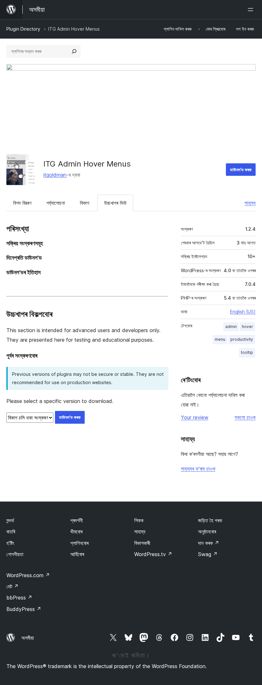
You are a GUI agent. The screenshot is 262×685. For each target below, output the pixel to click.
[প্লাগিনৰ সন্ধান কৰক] (74, 51)
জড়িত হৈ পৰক (210, 520)
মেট (12, 586)
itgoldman (54, 175)
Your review (194, 417)
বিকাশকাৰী (142, 543)
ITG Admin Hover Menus (87, 163)
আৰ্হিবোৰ (77, 554)
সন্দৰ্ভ (10, 520)
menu (220, 339)
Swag (208, 554)
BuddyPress (23, 609)
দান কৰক (208, 543)
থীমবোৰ (76, 531)
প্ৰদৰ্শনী (76, 520)
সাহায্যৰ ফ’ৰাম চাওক (198, 468)
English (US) (243, 311)
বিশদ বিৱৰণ (22, 203)
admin (231, 326)
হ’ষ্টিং (10, 543)
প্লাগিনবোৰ (79, 543)
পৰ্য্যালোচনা (55, 203)
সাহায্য (250, 203)
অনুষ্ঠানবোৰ (207, 531)
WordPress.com (28, 575)
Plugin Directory (23, 29)
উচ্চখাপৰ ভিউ (115, 203)
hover (247, 326)
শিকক (138, 520)
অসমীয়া (27, 638)
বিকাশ (84, 203)
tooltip (247, 352)
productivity (241, 339)
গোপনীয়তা (14, 554)
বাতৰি (10, 531)
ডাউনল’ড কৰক (240, 169)
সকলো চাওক (245, 417)
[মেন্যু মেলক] (252, 9)
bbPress (19, 597)
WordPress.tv (153, 554)
